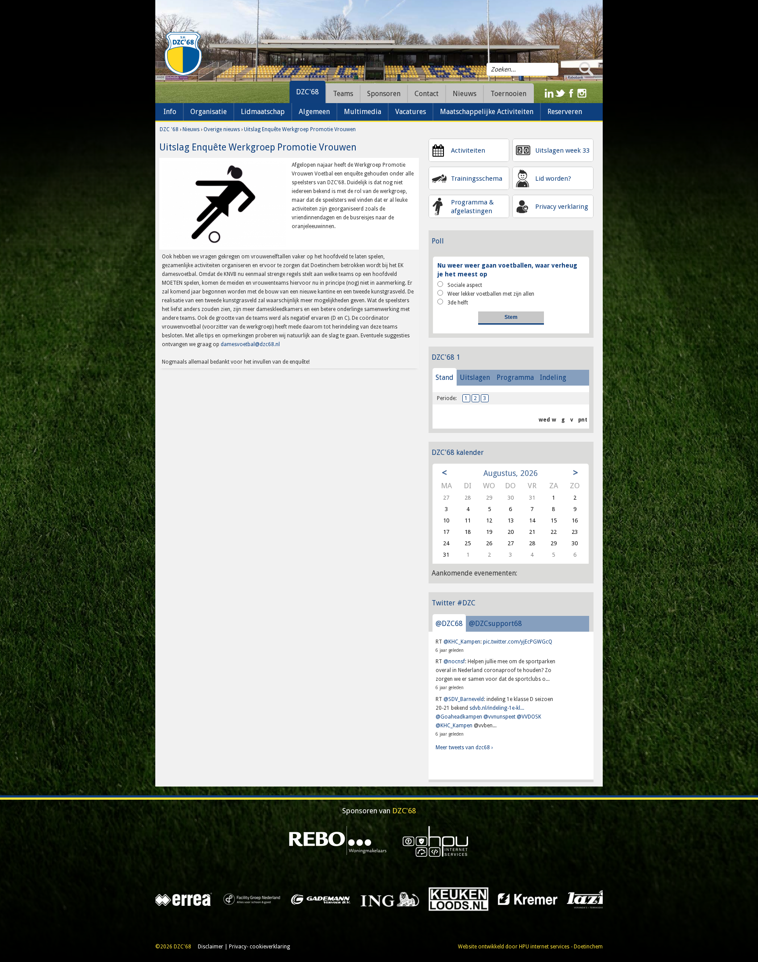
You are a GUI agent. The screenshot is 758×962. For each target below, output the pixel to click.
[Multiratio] (560, 899)
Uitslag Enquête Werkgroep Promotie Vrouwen (300, 129)
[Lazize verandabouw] (284, 899)
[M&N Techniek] (422, 899)
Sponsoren (383, 93)
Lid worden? (553, 178)
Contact (427, 93)
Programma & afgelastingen (472, 206)
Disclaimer (210, 947)
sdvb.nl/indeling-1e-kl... (496, 708)
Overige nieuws (222, 129)
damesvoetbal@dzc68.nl (250, 344)
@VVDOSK (529, 717)
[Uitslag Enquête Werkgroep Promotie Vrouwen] (224, 203)
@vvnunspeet (499, 717)
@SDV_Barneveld (463, 699)
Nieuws (191, 129)
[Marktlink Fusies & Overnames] (353, 899)
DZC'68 (307, 92)
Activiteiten (468, 150)
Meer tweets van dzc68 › (464, 747)
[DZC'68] (183, 54)
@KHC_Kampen (461, 642)
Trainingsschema (476, 178)
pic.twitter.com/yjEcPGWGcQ (517, 642)
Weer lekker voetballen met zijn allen (490, 294)
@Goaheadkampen (459, 717)
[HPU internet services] (435, 841)
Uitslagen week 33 (562, 150)
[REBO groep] (338, 841)
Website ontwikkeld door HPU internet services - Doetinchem (530, 947)
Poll (438, 241)
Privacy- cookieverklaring (259, 947)
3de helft (457, 303)
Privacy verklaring (561, 207)
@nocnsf (454, 661)
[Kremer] (215, 899)
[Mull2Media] (490, 899)
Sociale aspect (464, 285)
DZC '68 (169, 129)
